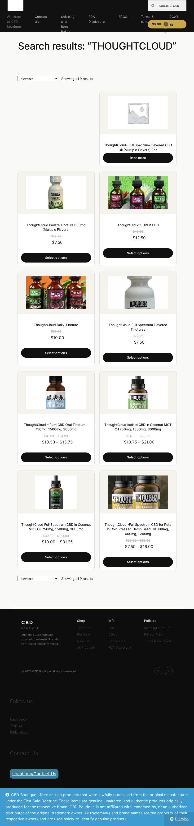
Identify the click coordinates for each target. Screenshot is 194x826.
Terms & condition (148, 19)
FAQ (111, 628)
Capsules (84, 641)
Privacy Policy (154, 634)
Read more (138, 158)
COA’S (174, 16)
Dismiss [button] (182, 819)
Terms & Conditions (158, 641)
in (169, 671)
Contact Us (41, 19)
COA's (112, 634)
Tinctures (84, 628)
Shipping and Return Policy (68, 24)
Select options (56, 257)
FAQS (123, 16)
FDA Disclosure (96, 19)
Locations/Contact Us (34, 773)
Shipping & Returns (158, 628)
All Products (86, 647)
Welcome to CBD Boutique (14, 21)
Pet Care (83, 634)
